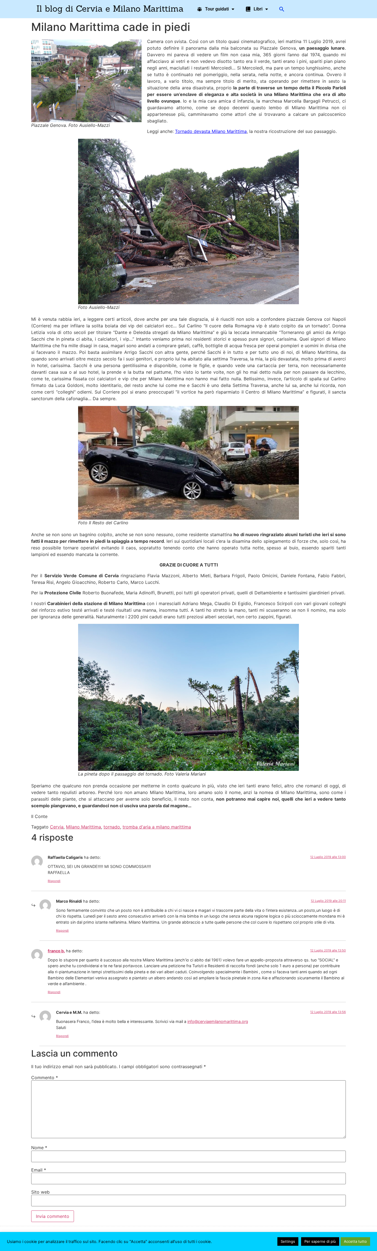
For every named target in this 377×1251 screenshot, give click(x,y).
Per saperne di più (320, 1241)
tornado (111, 827)
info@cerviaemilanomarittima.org (217, 1021)
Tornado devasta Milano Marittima (211, 131)
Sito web (40, 1192)
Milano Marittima (83, 827)
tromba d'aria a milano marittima (157, 827)
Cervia (56, 827)
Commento (44, 1077)
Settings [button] (288, 1241)
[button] (282, 9)
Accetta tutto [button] (355, 1241)
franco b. (56, 950)
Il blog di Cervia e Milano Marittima (110, 8)
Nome (39, 1147)
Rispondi (54, 881)
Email (38, 1170)
